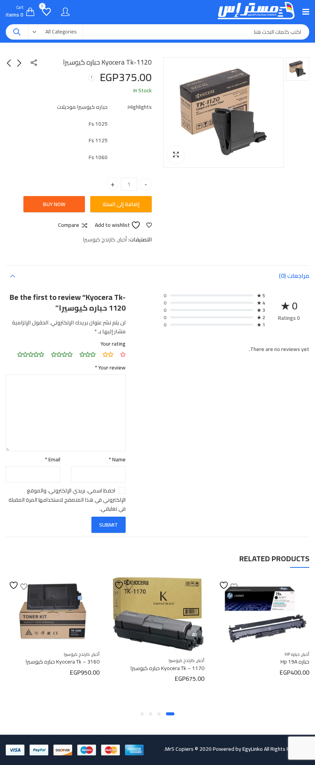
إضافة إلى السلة (121, 204)
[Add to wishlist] (228, 585)
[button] (176, 155)
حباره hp (292, 654)
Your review (110, 367)
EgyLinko (252, 749)
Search (17, 32)
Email (52, 459)
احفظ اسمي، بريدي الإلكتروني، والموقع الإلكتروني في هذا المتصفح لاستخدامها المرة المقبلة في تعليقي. (67, 499)
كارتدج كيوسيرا (99, 239)
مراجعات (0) (294, 275)
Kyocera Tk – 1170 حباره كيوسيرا (167, 668)
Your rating (113, 343)
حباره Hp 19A (294, 662)
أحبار (122, 239)
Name (117, 459)
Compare (68, 225)
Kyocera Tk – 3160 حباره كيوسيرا (62, 662)
